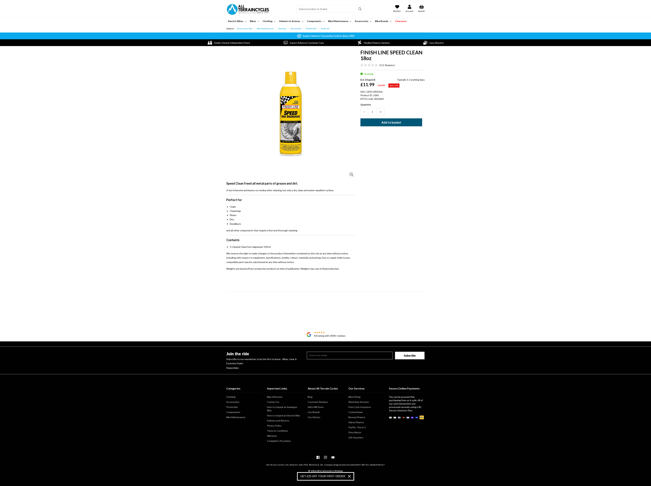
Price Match (354, 432)
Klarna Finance (356, 422)
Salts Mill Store (315, 407)
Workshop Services (358, 401)
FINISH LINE (311, 28)
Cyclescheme (355, 412)
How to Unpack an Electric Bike (283, 415)
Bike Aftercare (274, 396)
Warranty (272, 435)
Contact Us (273, 401)
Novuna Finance (356, 417)
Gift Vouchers (355, 437)
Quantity (365, 104)
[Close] (349, 476)
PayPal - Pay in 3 (357, 427)
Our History (314, 417)
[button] (237, 21)
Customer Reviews (318, 401)
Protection (232, 407)
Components (233, 412)
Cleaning (282, 28)
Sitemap (338, 471)
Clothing (230, 396)
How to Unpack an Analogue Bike (282, 409)
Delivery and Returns (278, 420)
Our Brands (314, 412)
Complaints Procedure (279, 440)
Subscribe (410, 355)
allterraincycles (324, 471)
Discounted (296, 28)
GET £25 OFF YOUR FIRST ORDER (322, 476)
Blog (310, 396)
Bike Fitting (354, 396)
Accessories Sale (244, 28)
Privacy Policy (232, 368)
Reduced (325, 28)
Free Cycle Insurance (359, 407)
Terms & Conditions (277, 430)
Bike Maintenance (265, 28)
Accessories (232, 401)
